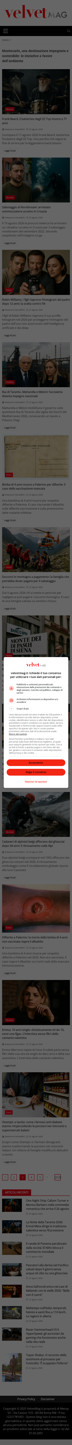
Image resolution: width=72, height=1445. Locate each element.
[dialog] (36, 722)
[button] (36, 708)
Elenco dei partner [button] (18, 734)
